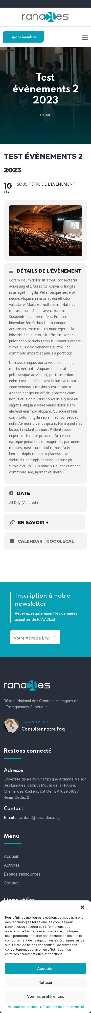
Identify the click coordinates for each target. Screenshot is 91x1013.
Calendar (30, 541)
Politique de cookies (22, 1007)
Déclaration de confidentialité (62, 1007)
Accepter (45, 968)
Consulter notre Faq (43, 729)
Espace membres (23, 37)
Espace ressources (22, 874)
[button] (83, 907)
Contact (11, 882)
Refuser (45, 982)
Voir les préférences (45, 996)
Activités (12, 865)
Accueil (11, 856)
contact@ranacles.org (38, 817)
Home (45, 115)
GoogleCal (60, 541)
